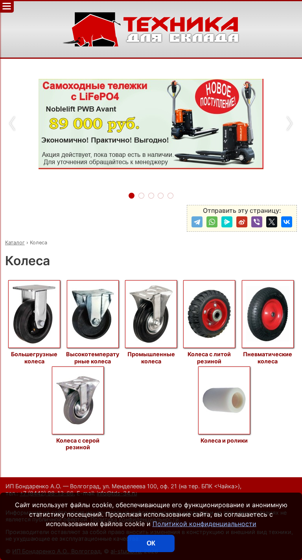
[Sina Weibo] (242, 222)
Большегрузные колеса (34, 357)
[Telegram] (197, 222)
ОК (151, 543)
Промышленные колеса (151, 357)
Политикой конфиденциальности (204, 524)
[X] (271, 222)
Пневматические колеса (267, 357)
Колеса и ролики (224, 440)
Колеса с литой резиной (209, 357)
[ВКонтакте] (286, 222)
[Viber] (256, 222)
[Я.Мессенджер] (227, 222)
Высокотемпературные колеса (92, 357)
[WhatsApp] (212, 222)
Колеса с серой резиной (77, 443)
